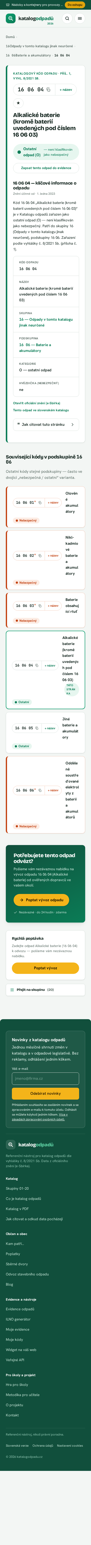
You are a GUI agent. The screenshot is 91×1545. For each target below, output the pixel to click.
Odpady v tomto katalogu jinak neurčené (39, 46)
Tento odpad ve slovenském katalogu (41, 410)
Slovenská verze (17, 1446)
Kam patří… (15, 1243)
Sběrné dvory (17, 1264)
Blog (9, 1284)
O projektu (14, 1405)
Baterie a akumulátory (28, 55)
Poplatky (13, 1253)
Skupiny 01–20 (17, 1188)
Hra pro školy (17, 1384)
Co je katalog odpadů (23, 1198)
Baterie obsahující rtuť (72, 605)
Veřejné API (15, 1360)
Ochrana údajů (43, 1446)
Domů (10, 37)
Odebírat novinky (45, 1093)
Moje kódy (14, 1339)
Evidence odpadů (20, 1309)
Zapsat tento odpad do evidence (46, 168)
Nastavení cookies (70, 1446)
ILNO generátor (18, 1319)
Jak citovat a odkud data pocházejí (34, 1219)
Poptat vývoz (45, 967)
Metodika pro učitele (23, 1394)
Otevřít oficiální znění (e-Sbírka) (36, 403)
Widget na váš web (21, 1349)
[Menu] (79, 18)
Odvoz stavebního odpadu (27, 1274)
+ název (66, 89)
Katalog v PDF (17, 1208)
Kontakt (12, 1415)
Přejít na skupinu (35, 990)
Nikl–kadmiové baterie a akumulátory (72, 555)
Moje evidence (17, 1329)
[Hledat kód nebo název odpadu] (67, 18)
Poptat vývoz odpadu (44, 899)
